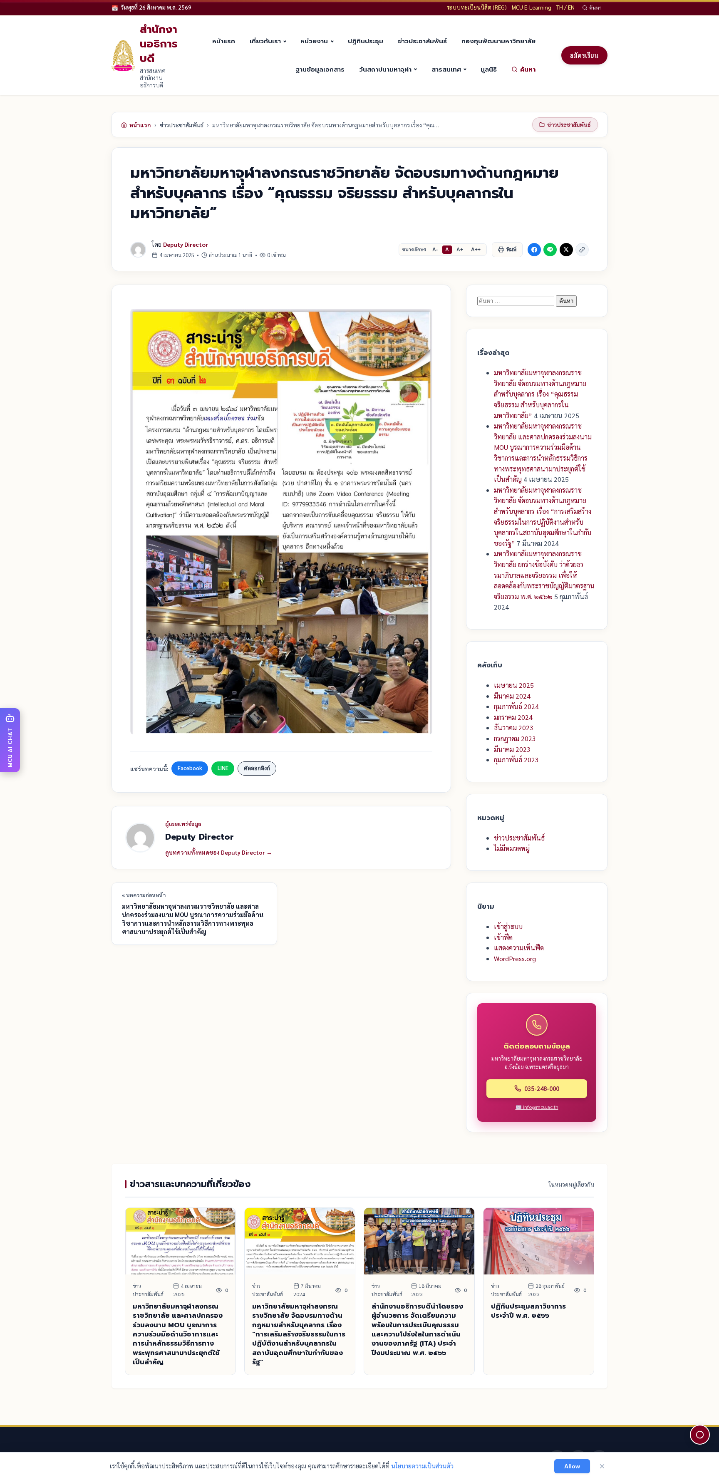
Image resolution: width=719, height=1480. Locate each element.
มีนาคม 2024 (512, 696)
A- (435, 250)
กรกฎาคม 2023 (515, 738)
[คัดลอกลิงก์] (582, 249)
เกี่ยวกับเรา (265, 41)
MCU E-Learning (531, 7)
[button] (10, 740)
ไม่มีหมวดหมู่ (512, 848)
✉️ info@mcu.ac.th (537, 1106)
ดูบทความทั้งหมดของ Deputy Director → (218, 852)
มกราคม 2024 (513, 717)
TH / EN (565, 7)
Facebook (190, 767)
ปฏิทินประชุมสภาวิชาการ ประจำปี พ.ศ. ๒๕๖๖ (528, 1311)
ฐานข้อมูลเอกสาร (320, 69)
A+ (459, 250)
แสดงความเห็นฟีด (519, 947)
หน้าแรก (223, 41)
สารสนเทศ (446, 69)
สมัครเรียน (584, 55)
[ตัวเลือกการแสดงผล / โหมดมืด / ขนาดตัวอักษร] (700, 1435)
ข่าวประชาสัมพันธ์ (422, 41)
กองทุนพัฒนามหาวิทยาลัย (498, 41)
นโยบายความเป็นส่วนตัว (422, 1466)
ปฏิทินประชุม (365, 41)
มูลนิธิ (489, 69)
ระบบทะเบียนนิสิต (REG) (477, 7)
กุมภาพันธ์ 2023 (516, 759)
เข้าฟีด (503, 937)
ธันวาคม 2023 (513, 727)
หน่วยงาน (314, 41)
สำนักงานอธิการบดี (159, 44)
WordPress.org (515, 958)
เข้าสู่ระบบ (508, 926)
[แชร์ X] (566, 249)
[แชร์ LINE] (550, 249)
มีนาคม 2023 (512, 749)
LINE (223, 767)
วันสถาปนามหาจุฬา (385, 69)
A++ (476, 250)
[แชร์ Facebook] (534, 249)
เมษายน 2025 (514, 685)
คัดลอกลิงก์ (257, 768)
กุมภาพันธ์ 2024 (516, 706)
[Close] (602, 1466)
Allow (572, 1466)
